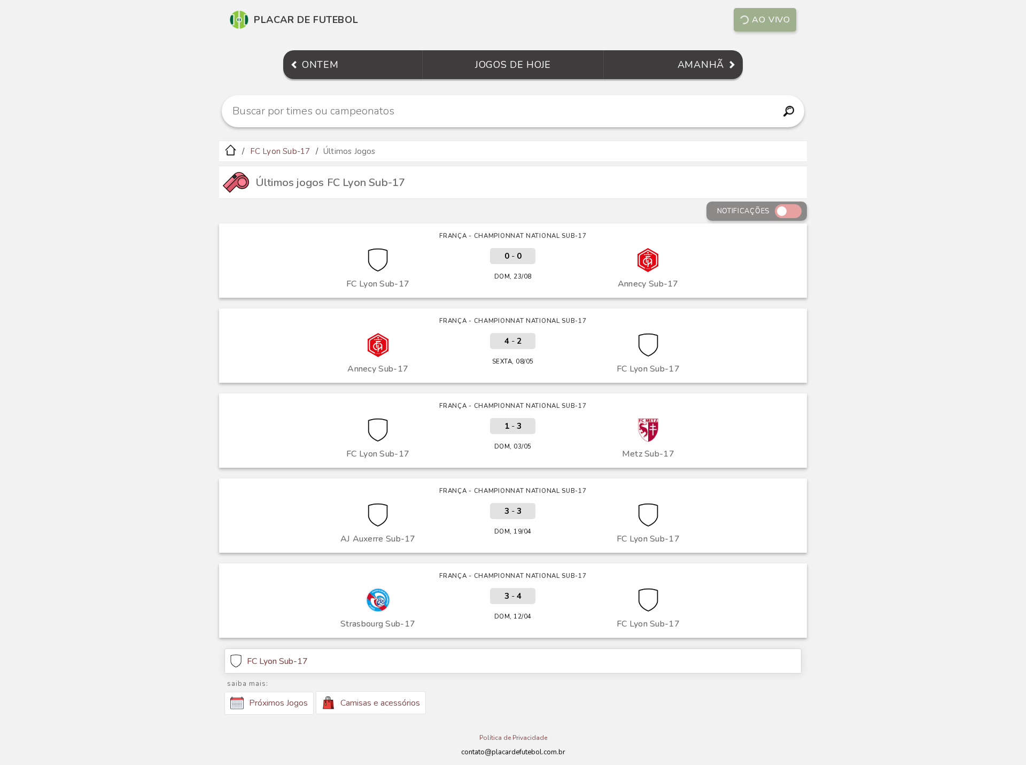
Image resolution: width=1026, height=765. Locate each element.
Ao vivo (771, 20)
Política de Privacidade (513, 737)
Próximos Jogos (278, 703)
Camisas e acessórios (380, 703)
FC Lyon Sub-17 (280, 151)
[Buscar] (788, 111)
